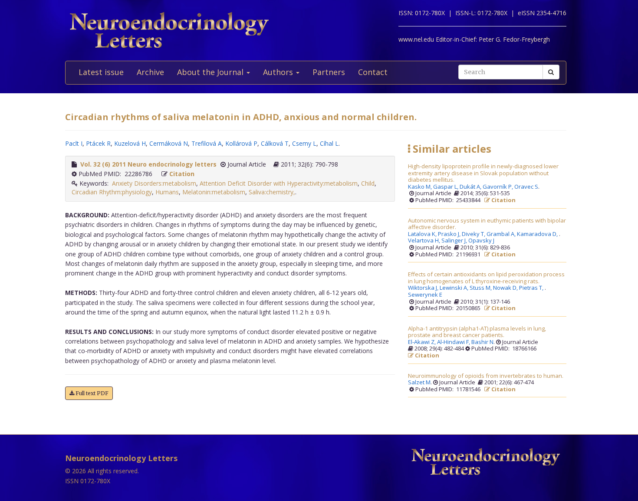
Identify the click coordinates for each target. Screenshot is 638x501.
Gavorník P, (498, 186)
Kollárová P (241, 143)
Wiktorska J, (424, 288)
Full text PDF (91, 393)
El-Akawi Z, (422, 342)
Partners (328, 72)
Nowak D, (506, 288)
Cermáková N (168, 143)
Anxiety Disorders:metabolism (154, 183)
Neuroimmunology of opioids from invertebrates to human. (485, 376)
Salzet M (419, 382)
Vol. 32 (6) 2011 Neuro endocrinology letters (148, 164)
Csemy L (304, 143)
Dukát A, (471, 186)
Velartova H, (424, 240)
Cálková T (275, 143)
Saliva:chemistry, (272, 192)
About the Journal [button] (211, 72)
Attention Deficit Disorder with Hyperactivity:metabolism (279, 183)
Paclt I (73, 143)
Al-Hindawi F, (454, 342)
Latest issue (101, 72)
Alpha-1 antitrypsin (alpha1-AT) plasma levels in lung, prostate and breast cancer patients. (477, 332)
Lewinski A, (455, 288)
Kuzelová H (130, 143)
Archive (150, 72)
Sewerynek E (425, 294)
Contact (373, 72)
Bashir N (482, 342)
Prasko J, (450, 234)
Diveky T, (474, 234)
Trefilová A (206, 143)
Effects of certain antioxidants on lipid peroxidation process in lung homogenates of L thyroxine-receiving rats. (486, 278)
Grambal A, (502, 234)
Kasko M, (420, 186)
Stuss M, (481, 288)
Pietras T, (532, 288)
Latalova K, (423, 234)
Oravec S (526, 186)
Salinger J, (454, 240)
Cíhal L (329, 143)
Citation (181, 174)
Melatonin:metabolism (213, 192)
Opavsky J (481, 240)
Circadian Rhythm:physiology (112, 192)
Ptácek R (98, 143)
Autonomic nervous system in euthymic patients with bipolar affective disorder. (487, 224)
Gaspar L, (446, 186)
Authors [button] (279, 72)
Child (368, 183)
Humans (167, 192)
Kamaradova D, (538, 234)
